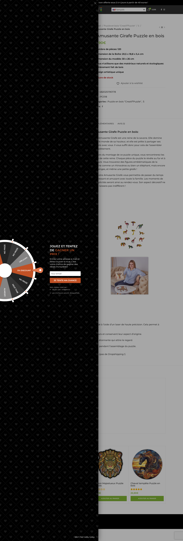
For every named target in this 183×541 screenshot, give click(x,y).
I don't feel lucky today (84, 537)
